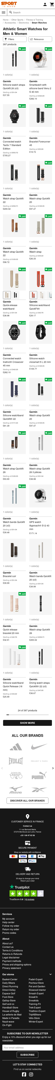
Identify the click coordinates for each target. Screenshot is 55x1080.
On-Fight (6, 1025)
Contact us (27, 826)
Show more (27, 722)
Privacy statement (11, 968)
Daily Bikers (8, 982)
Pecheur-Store (36, 982)
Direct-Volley (9, 990)
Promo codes (9, 932)
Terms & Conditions (12, 950)
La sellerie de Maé (12, 1014)
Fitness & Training (34, 19)
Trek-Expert (35, 1007)
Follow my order (10, 925)
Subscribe (27, 1054)
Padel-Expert (35, 979)
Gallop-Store (9, 1000)
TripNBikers (35, 1014)
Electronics (24, 22)
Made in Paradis (10, 1018)
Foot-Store (7, 997)
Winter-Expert (36, 1021)
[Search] (10, 12)
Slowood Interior (37, 990)
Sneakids (34, 1000)
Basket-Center (9, 979)
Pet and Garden (37, 986)
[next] (53, 768)
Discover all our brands (27, 800)
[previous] (2, 768)
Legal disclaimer (11, 957)
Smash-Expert (36, 993)
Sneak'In (33, 997)
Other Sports (17, 19)
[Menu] (3, 12)
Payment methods (11, 961)
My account (8, 918)
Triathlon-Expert (37, 1011)
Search (17, 12)
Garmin (7, 81)
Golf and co (8, 1004)
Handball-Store (10, 1007)
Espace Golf (8, 993)
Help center (8, 922)
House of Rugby (10, 1011)
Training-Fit (35, 1004)
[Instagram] (31, 1075)
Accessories (10, 22)
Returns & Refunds (12, 954)
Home (6, 19)
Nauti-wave (8, 1021)
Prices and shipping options (16, 964)
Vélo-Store (34, 1018)
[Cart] (52, 4)
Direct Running (10, 986)
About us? (7, 943)
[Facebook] (24, 1075)
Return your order (28, 880)
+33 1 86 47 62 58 (27, 835)
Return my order (10, 929)
